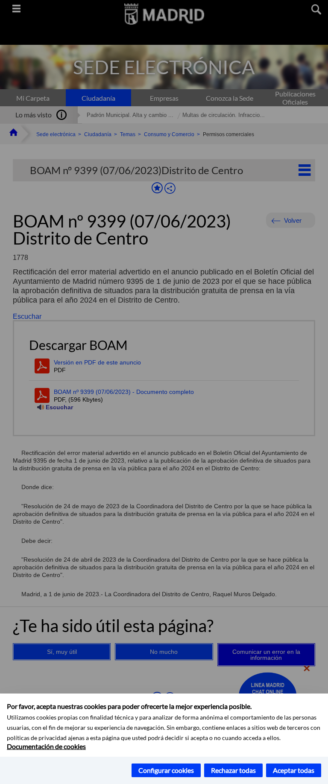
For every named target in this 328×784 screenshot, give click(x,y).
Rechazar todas (233, 770)
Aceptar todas (293, 770)
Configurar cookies (166, 770)
